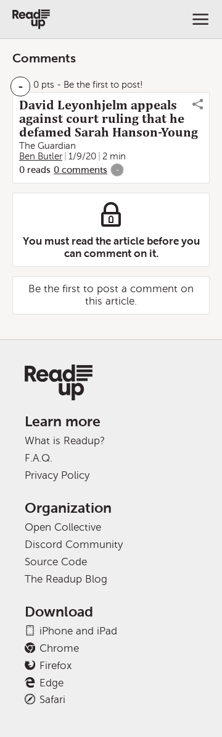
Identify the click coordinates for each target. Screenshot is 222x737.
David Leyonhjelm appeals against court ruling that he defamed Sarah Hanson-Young (108, 119)
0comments (80, 170)
